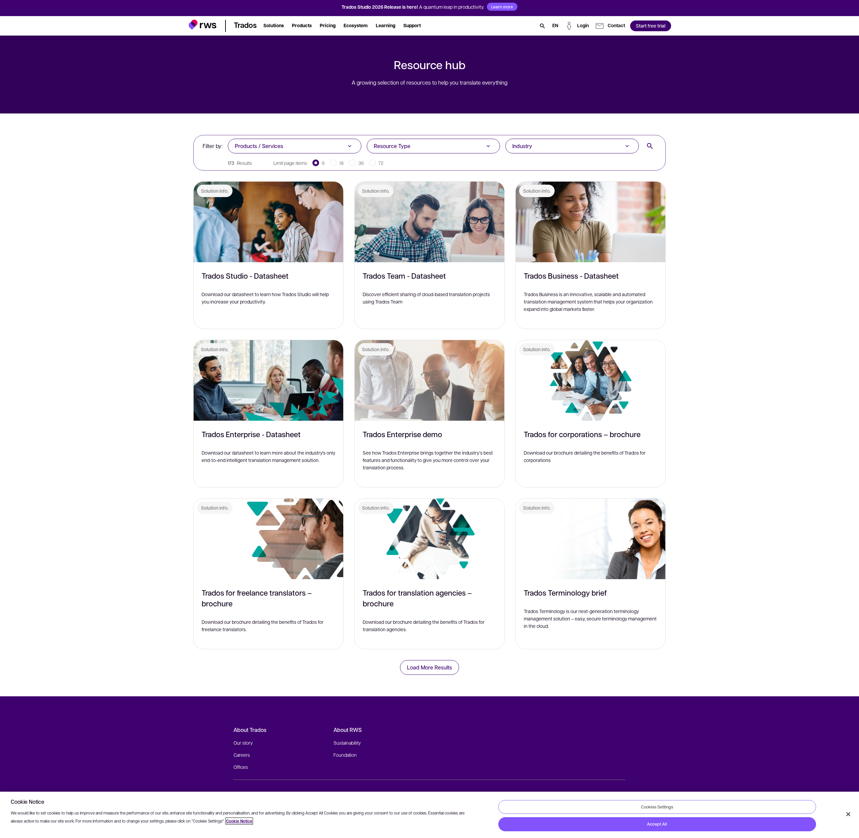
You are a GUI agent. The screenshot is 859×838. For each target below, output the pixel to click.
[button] (202, 25)
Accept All (657, 824)
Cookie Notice (239, 821)
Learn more (502, 6)
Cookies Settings (657, 807)
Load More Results (429, 667)
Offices (241, 767)
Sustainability (347, 743)
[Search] (542, 26)
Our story (243, 743)
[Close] (848, 814)
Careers (242, 755)
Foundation (345, 755)
